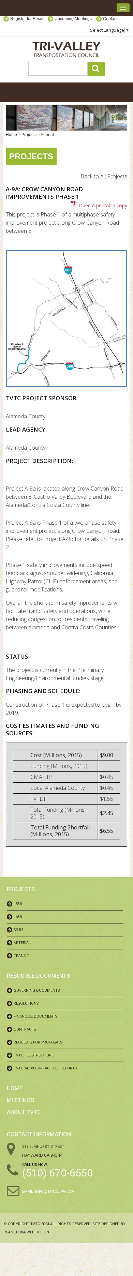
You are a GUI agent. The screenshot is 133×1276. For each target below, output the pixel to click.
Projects (28, 134)
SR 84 (18, 930)
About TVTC (24, 1112)
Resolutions (26, 1003)
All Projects (113, 176)
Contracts (25, 1029)
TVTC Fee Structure (34, 1055)
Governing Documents (37, 990)
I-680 (18, 917)
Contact (110, 18)
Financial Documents (35, 1016)
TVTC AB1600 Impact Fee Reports (45, 1068)
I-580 (18, 904)
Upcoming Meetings (73, 18)
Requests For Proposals (38, 1042)
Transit (21, 956)
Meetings (20, 1100)
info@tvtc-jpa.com (55, 1191)
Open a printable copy (102, 205)
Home (11, 134)
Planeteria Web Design (26, 1232)
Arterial (47, 134)
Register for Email (26, 18)
